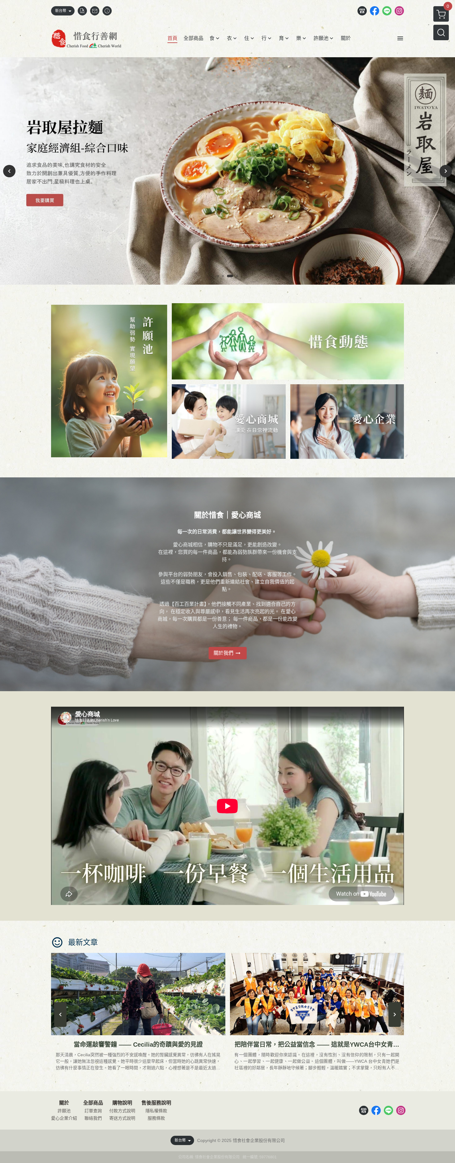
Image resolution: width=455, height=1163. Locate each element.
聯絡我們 (93, 1118)
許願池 (64, 1111)
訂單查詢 (93, 1111)
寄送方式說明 (122, 1118)
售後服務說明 (156, 1103)
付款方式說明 (122, 1111)
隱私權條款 (156, 1111)
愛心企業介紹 (64, 1118)
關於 (64, 1103)
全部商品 (93, 1103)
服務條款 (156, 1118)
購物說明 (122, 1103)
